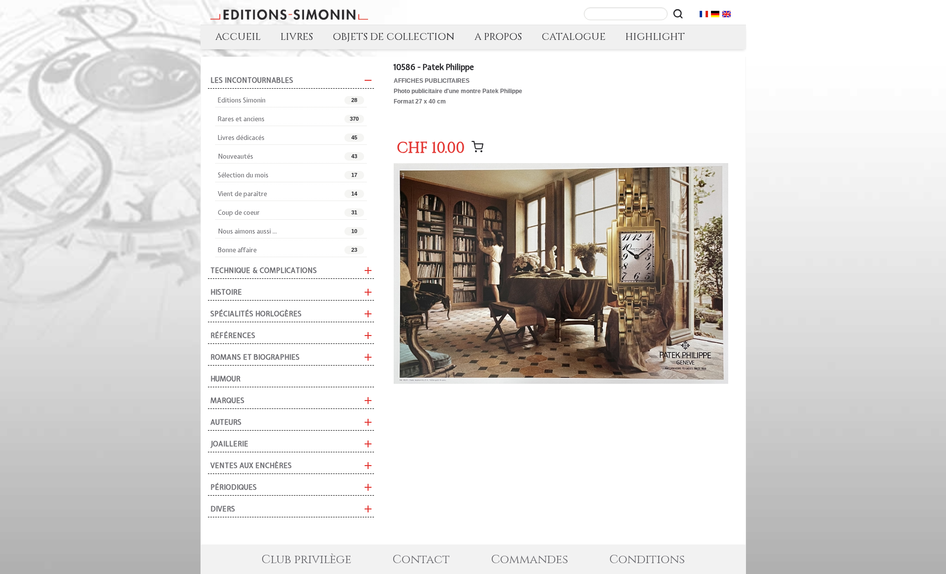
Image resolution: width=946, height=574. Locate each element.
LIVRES (296, 36)
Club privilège (306, 560)
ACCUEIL (238, 36)
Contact (421, 560)
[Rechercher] (678, 13)
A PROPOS (498, 36)
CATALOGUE (573, 36)
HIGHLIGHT (655, 36)
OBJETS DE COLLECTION (394, 36)
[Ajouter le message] (477, 147)
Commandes (529, 560)
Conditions (647, 560)
